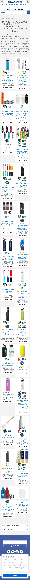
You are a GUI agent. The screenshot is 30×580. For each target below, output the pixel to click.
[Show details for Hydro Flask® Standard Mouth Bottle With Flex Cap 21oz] (22, 384)
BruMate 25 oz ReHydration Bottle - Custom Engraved (8, 260)
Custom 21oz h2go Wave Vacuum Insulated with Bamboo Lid (22, 258)
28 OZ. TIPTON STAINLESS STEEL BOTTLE (22, 187)
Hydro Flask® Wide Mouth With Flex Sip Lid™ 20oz (7, 80)
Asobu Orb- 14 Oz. (22, 369)
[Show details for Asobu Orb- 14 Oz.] (22, 350)
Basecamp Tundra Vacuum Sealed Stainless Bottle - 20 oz (22, 153)
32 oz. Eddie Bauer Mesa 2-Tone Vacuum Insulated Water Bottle (7, 225)
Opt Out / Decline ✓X (15, 572)
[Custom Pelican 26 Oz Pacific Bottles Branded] (22, 64)
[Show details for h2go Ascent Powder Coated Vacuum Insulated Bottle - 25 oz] (8, 170)
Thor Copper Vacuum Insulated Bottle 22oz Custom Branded (7, 114)
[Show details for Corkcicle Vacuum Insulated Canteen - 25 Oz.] (8, 456)
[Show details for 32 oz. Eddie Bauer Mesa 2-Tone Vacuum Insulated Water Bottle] (8, 208)
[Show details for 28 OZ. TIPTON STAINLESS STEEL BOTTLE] (22, 170)
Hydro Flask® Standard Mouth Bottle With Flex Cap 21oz (22, 405)
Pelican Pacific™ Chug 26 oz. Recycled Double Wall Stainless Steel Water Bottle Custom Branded (22, 296)
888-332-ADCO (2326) (15, 10)
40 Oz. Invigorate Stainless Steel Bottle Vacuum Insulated (22, 228)
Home (2, 15)
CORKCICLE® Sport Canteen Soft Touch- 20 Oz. (22, 334)
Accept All (15, 575)
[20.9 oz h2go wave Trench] (22, 244)
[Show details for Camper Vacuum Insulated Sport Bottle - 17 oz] (8, 492)
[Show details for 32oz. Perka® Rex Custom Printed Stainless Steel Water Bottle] (22, 98)
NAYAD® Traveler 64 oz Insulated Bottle (8, 366)
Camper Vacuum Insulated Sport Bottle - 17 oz (7, 509)
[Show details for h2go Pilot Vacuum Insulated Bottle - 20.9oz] (8, 276)
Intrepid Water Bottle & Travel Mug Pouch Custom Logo (22, 505)
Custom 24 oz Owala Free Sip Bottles (8, 395)
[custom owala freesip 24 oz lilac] (8, 384)
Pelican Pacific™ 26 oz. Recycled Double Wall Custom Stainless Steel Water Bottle (22, 80)
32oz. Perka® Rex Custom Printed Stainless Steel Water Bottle (22, 115)
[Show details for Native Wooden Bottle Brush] (8, 422)
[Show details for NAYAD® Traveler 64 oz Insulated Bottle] (8, 350)
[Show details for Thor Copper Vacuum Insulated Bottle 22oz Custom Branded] (8, 98)
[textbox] (13, 12)
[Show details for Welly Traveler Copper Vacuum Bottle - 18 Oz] (22, 456)
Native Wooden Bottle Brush (7, 438)
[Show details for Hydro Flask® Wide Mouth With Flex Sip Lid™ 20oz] (8, 64)
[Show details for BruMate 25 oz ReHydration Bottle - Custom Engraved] (8, 244)
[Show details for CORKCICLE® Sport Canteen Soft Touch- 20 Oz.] (22, 314)
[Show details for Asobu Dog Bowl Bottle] (22, 422)
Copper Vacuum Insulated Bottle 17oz (7, 333)
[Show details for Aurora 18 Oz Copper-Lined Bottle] (8, 132)
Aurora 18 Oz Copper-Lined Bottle (7, 146)
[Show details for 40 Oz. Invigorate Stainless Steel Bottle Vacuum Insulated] (22, 208)
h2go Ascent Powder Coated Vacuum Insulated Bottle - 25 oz (8, 191)
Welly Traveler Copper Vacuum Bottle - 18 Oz (22, 476)
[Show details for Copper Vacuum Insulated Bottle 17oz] (8, 314)
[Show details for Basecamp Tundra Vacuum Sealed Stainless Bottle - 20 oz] (22, 132)
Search (28, 12)
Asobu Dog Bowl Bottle (22, 440)
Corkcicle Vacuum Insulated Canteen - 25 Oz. (7, 471)
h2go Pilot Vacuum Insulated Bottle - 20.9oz (7, 292)
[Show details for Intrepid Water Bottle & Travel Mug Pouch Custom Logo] (22, 492)
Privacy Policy (19, 568)
